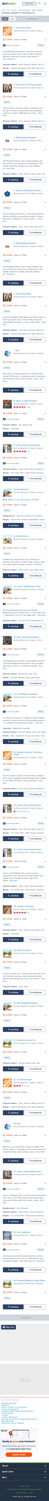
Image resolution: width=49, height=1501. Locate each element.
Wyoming (14, 10)
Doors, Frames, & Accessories (14, 1407)
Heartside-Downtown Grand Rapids (30, 516)
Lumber (40, 1043)
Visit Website (36, 74)
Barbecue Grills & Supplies (13, 1423)
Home (3, 10)
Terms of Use (21, 1493)
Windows (40, 539)
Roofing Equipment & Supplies (24, 31)
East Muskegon (22, 1208)
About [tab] (5, 1466)
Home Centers (8, 1413)
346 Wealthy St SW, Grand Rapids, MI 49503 (22, 500)
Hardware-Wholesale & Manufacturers (18, 1411)
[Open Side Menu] (45, 3)
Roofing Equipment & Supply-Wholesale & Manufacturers (19, 1420)
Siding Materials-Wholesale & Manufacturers (30, 1283)
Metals (39, 1235)
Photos (40, 45)
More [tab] (4, 1477)
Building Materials (24, 10)
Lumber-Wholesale (9, 1417)
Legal (31, 1493)
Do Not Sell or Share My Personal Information (24, 1489)
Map (12, 19)
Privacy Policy (24, 1486)
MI (8, 10)
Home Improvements (10, 1409)
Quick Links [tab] (7, 1472)
